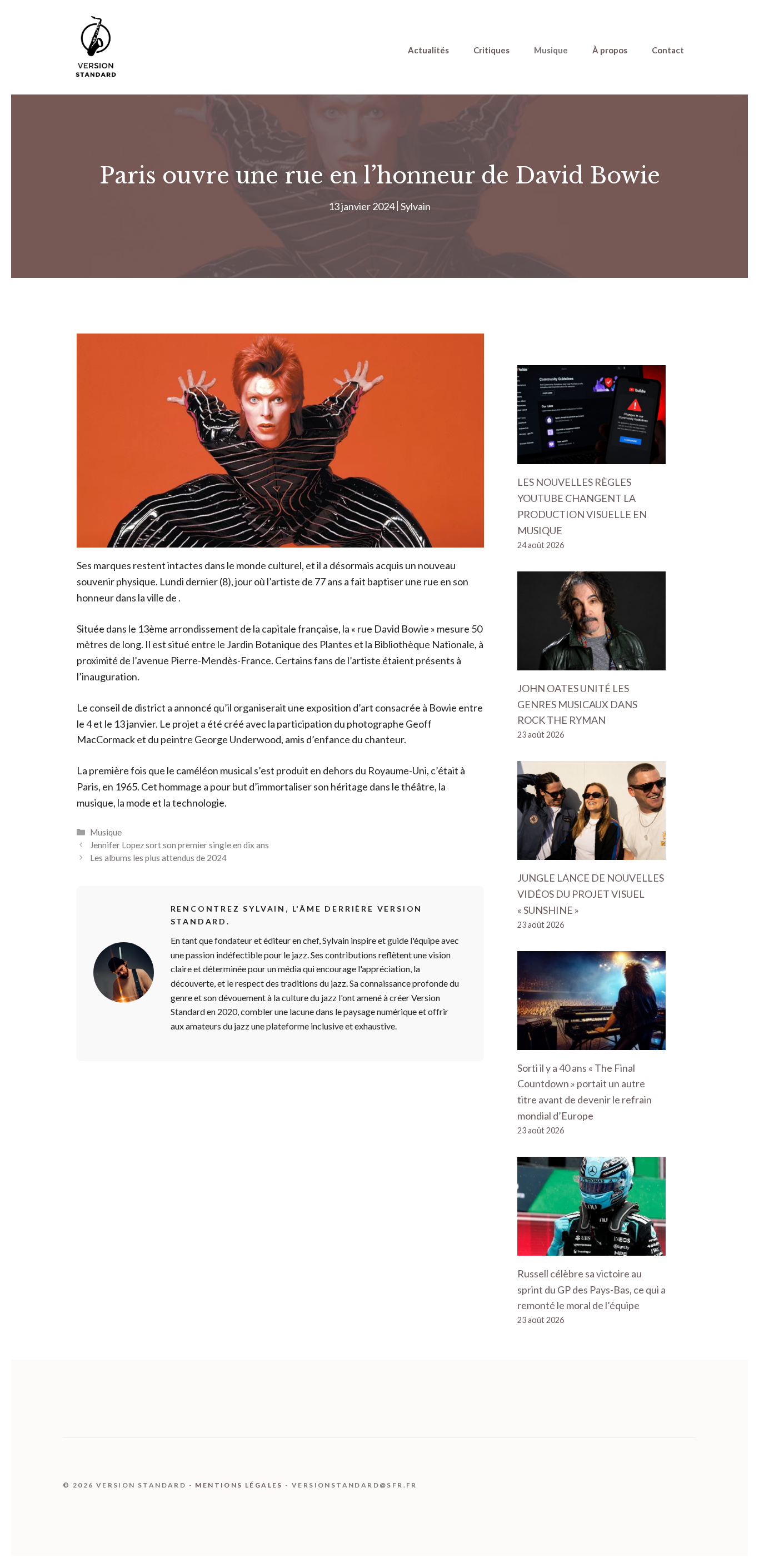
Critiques (491, 50)
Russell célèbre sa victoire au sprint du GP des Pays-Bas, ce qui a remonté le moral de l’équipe (591, 1289)
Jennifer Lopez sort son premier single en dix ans (179, 845)
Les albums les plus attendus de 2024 (158, 858)
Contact (668, 50)
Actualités (428, 50)
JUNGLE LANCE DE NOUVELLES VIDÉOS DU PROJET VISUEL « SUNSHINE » (590, 894)
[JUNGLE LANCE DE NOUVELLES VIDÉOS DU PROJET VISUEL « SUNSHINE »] (591, 851)
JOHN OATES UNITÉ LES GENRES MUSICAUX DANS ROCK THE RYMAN (577, 704)
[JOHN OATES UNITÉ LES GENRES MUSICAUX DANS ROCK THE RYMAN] (591, 662)
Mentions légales (238, 1485)
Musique (551, 50)
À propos (609, 50)
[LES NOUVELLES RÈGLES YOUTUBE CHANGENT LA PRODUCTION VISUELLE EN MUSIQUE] (591, 456)
